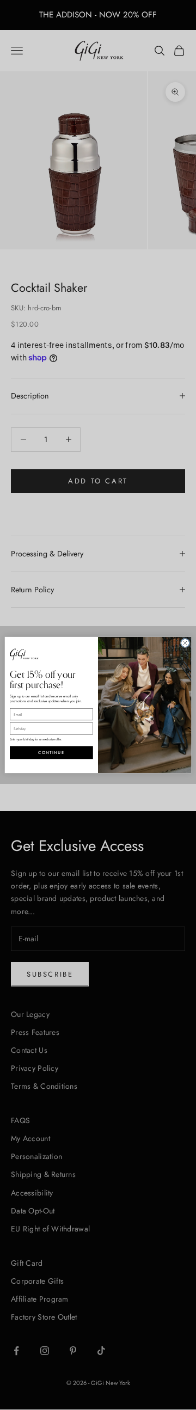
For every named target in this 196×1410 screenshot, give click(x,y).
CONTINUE (51, 752)
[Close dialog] (185, 643)
